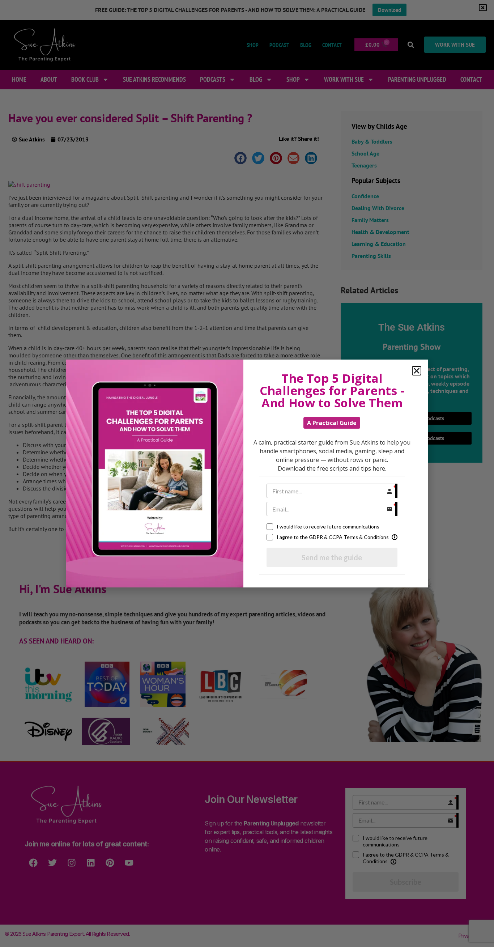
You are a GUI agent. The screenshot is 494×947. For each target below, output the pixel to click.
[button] (417, 371)
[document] (247, 473)
